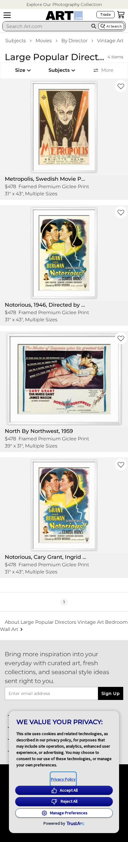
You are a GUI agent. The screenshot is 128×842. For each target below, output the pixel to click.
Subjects (15, 40)
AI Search (114, 26)
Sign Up (111, 693)
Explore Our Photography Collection (64, 4)
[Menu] (7, 15)
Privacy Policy (63, 779)
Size (20, 70)
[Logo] (64, 15)
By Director (74, 40)
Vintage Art (110, 40)
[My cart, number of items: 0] (121, 14)
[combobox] (46, 26)
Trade (105, 14)
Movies (43, 40)
